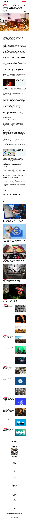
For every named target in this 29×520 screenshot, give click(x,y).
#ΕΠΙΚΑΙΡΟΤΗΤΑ (4, 194)
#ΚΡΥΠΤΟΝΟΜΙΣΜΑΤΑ (5, 195)
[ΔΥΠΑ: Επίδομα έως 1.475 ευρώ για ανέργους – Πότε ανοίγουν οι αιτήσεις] (20, 381)
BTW (21, 513)
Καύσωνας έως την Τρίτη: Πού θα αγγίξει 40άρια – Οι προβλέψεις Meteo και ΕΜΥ (14, 301)
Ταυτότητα (14, 495)
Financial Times (7, 190)
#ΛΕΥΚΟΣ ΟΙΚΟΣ (10, 195)
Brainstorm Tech (14, 486)
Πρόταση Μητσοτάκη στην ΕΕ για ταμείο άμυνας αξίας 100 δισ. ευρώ (15, 180)
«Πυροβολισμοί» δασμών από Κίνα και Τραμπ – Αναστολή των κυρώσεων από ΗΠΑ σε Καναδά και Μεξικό (19, 81)
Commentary (14, 478)
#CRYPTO (11, 194)
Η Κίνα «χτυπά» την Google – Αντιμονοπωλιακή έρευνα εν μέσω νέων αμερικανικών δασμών (19, 150)
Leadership (14, 477)
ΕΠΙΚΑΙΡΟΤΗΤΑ (5, 4)
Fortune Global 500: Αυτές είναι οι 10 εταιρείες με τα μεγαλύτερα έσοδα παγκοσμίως (8, 399)
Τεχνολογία (14, 472)
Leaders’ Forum (14, 462)
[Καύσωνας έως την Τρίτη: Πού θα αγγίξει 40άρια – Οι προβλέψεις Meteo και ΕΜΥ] (14, 291)
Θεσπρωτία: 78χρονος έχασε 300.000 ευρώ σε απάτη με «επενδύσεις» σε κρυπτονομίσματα (8, 368)
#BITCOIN (8, 194)
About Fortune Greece (14, 494)
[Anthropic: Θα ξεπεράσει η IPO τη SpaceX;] (20, 319)
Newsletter (14, 499)
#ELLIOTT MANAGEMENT (15, 194)
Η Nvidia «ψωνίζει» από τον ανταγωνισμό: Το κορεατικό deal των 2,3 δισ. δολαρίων (8, 347)
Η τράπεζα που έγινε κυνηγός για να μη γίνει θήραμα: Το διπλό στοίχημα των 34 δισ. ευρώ (8, 389)
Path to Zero (14, 490)
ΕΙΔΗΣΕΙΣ (16, 177)
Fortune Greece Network (14, 464)
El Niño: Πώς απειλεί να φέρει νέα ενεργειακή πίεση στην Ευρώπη (8, 337)
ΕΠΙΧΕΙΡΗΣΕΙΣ (5, 397)
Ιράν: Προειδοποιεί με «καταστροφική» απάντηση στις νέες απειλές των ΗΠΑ (13, 261)
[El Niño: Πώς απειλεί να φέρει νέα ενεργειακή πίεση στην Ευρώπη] (20, 339)
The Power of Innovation (14, 485)
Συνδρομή (14, 500)
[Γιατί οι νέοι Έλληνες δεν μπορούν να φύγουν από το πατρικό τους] (20, 308)
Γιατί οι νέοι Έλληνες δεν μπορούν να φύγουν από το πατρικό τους (8, 306)
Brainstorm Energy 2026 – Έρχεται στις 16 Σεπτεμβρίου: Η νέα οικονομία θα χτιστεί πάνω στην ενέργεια (8, 420)
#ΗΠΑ (20, 194)
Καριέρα (14, 476)
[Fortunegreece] (6, 1)
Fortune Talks (14, 463)
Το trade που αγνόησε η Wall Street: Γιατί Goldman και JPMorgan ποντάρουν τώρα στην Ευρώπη (14, 221)
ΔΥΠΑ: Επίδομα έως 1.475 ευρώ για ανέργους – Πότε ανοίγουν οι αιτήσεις (8, 378)
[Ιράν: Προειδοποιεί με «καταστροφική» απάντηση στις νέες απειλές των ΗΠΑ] (14, 251)
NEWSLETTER (24, 1)
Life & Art (14, 471)
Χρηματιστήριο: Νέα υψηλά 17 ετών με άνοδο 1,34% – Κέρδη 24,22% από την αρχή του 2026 (14, 281)
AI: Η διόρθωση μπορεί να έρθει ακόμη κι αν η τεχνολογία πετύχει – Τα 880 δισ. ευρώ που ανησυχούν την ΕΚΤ (8, 358)
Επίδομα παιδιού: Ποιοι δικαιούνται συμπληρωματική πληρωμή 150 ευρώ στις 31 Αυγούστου (8, 327)
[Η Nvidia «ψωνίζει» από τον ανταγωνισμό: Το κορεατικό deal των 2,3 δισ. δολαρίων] (20, 350)
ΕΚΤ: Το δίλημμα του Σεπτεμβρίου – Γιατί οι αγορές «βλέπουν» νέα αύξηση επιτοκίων (14, 241)
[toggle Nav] (3, 1)
